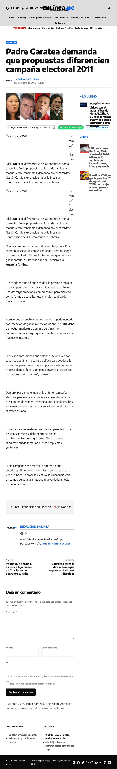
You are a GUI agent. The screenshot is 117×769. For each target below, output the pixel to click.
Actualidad (60, 17)
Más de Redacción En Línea (56, 543)
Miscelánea (100, 17)
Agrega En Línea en (42, 127)
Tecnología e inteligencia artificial (34, 17)
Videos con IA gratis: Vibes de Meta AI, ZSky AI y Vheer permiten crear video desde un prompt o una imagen (100, 116)
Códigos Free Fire (64, 28)
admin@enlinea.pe (55, 742)
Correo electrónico (50, 647)
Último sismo (34, 28)
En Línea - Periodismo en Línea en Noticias (40, 506)
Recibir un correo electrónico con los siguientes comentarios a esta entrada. (41, 676)
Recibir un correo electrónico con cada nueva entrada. (32, 683)
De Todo (59, 23)
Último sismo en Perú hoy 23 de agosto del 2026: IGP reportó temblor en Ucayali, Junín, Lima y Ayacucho (99, 157)
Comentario (11, 612)
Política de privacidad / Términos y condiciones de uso (50, 762)
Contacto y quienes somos (23, 734)
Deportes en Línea (80, 17)
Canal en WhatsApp (72, 127)
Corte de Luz (48, 28)
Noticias (11, 42)
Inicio (11, 17)
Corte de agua (81, 28)
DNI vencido (96, 28)
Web (8, 662)
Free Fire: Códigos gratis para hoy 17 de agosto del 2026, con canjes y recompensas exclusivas (100, 182)
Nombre (10, 647)
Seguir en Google (18, 127)
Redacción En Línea (28, 79)
